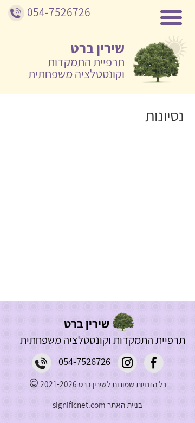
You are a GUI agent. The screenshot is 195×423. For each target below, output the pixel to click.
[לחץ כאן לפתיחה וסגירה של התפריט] (103, 19)
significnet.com (79, 404)
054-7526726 (84, 361)
